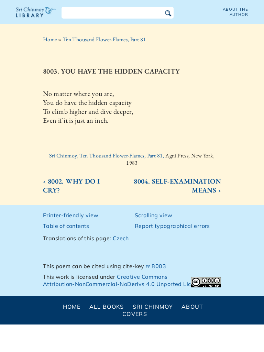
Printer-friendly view (70, 215)
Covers (134, 313)
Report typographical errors (172, 225)
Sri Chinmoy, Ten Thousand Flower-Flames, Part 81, (107, 155)
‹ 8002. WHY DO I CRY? (71, 186)
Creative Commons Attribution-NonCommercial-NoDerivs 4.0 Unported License (123, 280)
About (192, 306)
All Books (106, 306)
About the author (235, 12)
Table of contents (66, 225)
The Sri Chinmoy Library (36, 16)
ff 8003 (156, 266)
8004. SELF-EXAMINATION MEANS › (177, 186)
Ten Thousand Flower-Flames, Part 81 (104, 39)
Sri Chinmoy (153, 306)
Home (50, 39)
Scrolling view (154, 215)
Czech (121, 238)
